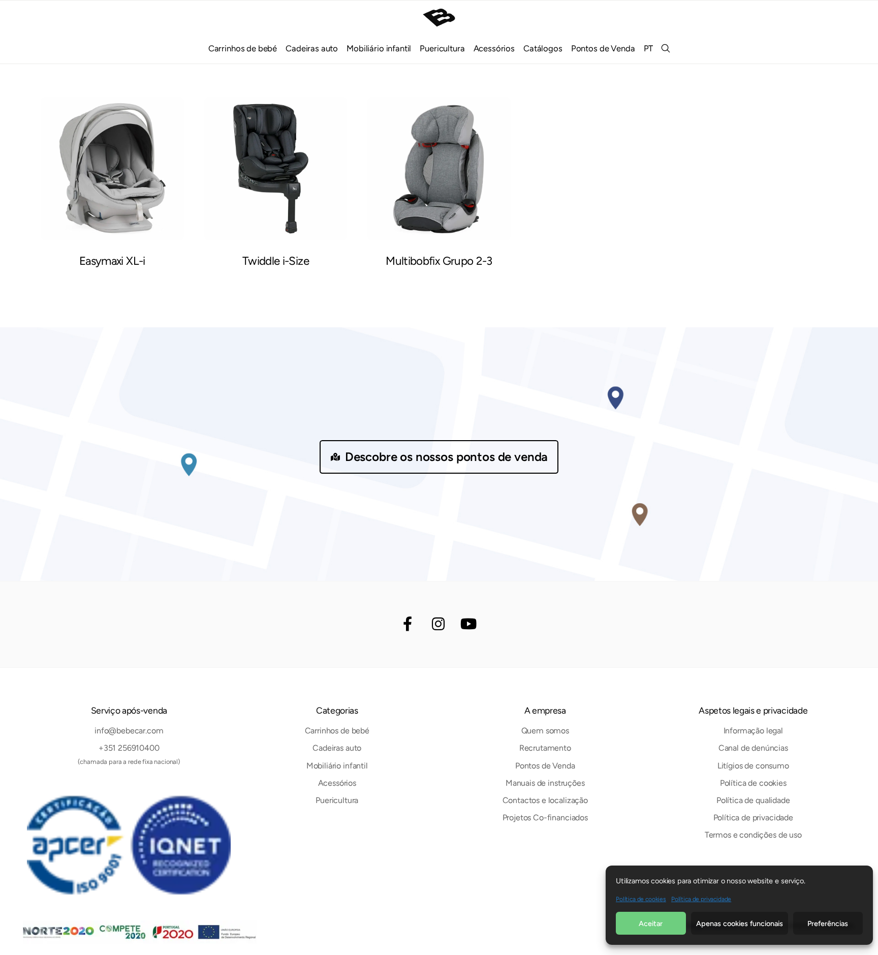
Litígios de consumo (753, 766)
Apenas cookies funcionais (739, 923)
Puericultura (442, 48)
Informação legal (753, 730)
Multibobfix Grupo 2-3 (439, 261)
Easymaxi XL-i (112, 261)
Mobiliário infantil (379, 48)
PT (648, 48)
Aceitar (651, 923)
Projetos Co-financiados (545, 817)
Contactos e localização (545, 800)
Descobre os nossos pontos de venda (446, 456)
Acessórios (494, 48)
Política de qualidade (753, 800)
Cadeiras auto (312, 48)
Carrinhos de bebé (242, 48)
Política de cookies (641, 899)
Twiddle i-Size (275, 261)
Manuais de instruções (545, 783)
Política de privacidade (701, 899)
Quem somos (545, 730)
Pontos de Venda (603, 48)
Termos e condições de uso (753, 835)
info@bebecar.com (129, 730)
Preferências (827, 923)
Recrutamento (545, 748)
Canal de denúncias (753, 748)
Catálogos (542, 48)
